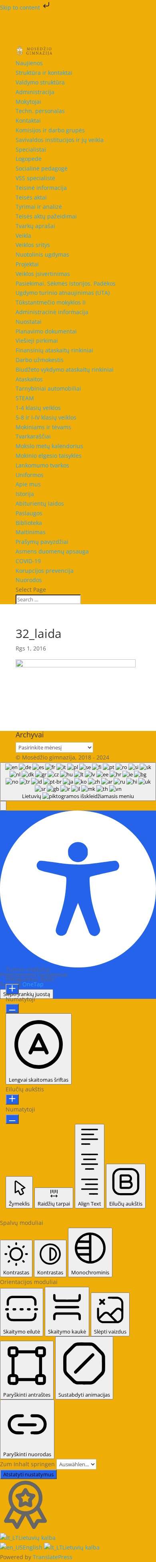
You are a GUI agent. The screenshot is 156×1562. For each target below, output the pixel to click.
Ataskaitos (29, 379)
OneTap (33, 984)
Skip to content (21, 7)
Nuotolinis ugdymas (42, 254)
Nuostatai (29, 321)
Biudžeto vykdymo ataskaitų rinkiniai (65, 369)
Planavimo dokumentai (46, 331)
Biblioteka (29, 523)
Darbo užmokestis (40, 360)
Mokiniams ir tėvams (43, 427)
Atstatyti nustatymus (28, 1474)
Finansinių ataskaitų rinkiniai (54, 350)
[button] (3, 806)
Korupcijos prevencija (45, 570)
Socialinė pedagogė (42, 168)
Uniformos (30, 475)
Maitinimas (31, 532)
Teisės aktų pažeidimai (46, 216)
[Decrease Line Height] (12, 1119)
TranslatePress (52, 1557)
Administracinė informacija (52, 312)
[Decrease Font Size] (12, 1008)
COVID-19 (28, 561)
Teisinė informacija (41, 187)
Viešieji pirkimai (37, 340)
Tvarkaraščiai (33, 436)
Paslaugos (29, 513)
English (33, 1547)
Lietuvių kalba (37, 1537)
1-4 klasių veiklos (38, 408)
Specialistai (31, 149)
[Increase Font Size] (12, 989)
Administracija (35, 92)
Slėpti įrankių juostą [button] (26, 994)
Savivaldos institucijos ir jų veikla (60, 140)
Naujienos (29, 63)
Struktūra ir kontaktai (44, 72)
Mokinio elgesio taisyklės (49, 455)
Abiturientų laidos (40, 503)
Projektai (27, 264)
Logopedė (29, 159)
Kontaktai (28, 120)
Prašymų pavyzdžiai (42, 541)
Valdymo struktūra (40, 82)
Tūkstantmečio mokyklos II (51, 302)
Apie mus (28, 484)
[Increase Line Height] (12, 1099)
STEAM (25, 398)
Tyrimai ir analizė (39, 206)
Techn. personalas (40, 111)
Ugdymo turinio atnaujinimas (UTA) (63, 292)
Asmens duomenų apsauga (52, 551)
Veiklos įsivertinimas (43, 274)
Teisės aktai (31, 197)
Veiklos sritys (33, 245)
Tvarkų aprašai (35, 226)
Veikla (23, 235)
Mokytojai (28, 101)
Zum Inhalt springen (28, 1464)
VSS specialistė (35, 178)
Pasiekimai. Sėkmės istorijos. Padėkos (66, 283)
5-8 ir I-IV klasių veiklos (46, 417)
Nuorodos (29, 580)
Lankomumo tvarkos (42, 465)
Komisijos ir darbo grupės (50, 130)
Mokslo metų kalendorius (49, 446)
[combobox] (78, 781)
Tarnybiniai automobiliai (48, 388)
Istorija (25, 494)
